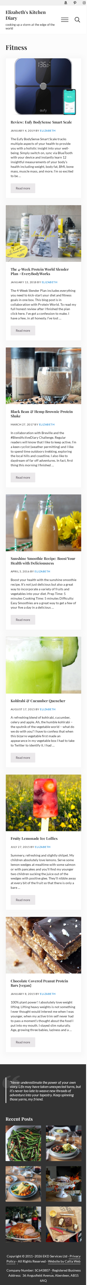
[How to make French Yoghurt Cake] (63, 1184)
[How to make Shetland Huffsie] (63, 1224)
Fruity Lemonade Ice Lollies (34, 838)
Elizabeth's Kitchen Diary (26, 15)
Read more (25, 189)
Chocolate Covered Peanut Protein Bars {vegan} (39, 983)
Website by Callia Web (64, 1261)
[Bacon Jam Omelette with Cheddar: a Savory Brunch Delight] (23, 1184)
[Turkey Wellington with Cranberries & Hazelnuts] (23, 1224)
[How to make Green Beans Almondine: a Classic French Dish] (23, 1143)
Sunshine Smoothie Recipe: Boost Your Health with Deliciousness (43, 560)
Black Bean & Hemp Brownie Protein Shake (42, 413)
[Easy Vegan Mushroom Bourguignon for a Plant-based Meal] (63, 1143)
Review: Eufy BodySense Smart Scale (41, 122)
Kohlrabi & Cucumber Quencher (38, 700)
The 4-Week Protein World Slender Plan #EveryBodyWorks (40, 271)
